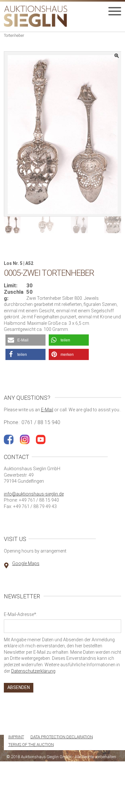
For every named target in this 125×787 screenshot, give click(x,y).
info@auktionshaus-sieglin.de (34, 493)
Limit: (10, 286)
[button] (25, 340)
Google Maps (25, 563)
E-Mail (47, 409)
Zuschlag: (13, 295)
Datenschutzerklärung (33, 671)
